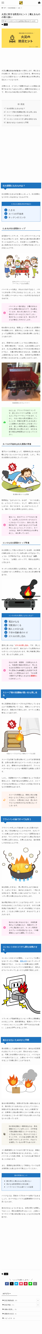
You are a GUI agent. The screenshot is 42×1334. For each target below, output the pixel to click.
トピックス (9, 1318)
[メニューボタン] (3, 3)
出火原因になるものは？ (16, 108)
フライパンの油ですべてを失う (18, 115)
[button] (7, 1283)
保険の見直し (10, 1309)
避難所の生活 (10, 1314)
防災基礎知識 (10, 1300)
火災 (5, 24)
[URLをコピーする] (35, 1283)
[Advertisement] (21, 56)
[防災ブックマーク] (21, 3)
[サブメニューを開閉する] (37, 1300)
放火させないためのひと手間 (17, 122)
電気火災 (23, 961)
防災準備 (9, 1305)
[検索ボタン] (39, 3)
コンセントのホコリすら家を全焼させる (22, 119)
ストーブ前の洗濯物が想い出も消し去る (22, 112)
